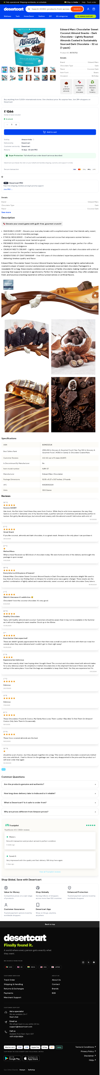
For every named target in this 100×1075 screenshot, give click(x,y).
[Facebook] (94, 962)
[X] (88, 962)
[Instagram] (83, 962)
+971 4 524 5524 (16, 1036)
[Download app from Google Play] (12, 1058)
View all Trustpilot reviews (50, 872)
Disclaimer (90, 1055)
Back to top (50, 924)
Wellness (7, 16)
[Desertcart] (14, 9)
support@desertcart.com (21, 1027)
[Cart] (93, 9)
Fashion (42, 16)
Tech (18, 16)
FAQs (92, 1060)
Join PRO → (8, 189)
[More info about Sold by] (33, 139)
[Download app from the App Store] (31, 1058)
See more (6, 212)
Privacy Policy (88, 1051)
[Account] (88, 9)
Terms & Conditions (85, 1047)
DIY (50, 16)
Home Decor (29, 16)
